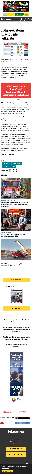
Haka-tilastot (17, 163)
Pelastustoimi (5, 27)
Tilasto (5, 166)
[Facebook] (13, 170)
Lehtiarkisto (16, 308)
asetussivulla (5, 468)
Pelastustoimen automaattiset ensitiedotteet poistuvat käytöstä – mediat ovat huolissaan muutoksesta (16, 330)
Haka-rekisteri (6, 163)
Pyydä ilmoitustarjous (16, 454)
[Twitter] (10, 170)
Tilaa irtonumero (16, 280)
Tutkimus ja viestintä (6, 200)
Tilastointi (12, 166)
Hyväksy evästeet (7, 471)
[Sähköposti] (16, 170)
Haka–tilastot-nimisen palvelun (10, 65)
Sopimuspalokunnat (6, 232)
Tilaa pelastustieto (16, 449)
